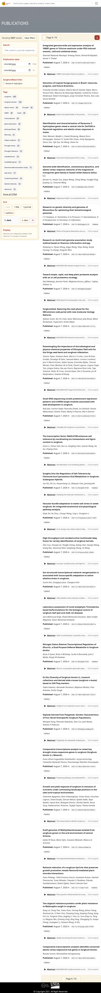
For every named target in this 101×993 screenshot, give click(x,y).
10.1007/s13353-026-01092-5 (85, 63)
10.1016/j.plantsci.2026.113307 (85, 518)
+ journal (27, 207)
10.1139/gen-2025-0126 (83, 103)
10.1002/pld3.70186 (82, 488)
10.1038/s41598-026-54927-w (85, 624)
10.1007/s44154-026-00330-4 (85, 453)
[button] (71, 74)
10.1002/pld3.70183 (82, 662)
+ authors (8, 213)
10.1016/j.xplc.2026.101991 (84, 927)
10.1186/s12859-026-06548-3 (85, 254)
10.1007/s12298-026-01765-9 (85, 416)
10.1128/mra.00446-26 (83, 847)
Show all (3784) (10, 194)
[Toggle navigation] (96, 3)
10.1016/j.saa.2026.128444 (84, 552)
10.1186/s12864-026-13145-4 (85, 766)
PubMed (47, 67)
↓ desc (25, 220)
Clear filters (30, 38)
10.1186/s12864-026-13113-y (85, 326)
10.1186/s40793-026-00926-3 (85, 379)
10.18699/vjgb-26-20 (82, 224)
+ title (16, 207)
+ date (7, 207)
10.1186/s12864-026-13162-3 (85, 695)
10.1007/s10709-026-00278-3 (85, 147)
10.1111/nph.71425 (81, 888)
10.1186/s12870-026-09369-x (85, 958)
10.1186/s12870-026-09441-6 (85, 587)
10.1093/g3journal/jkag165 (84, 729)
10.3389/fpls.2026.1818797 (84, 187)
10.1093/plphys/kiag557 (83, 289)
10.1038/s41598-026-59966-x (85, 810)
